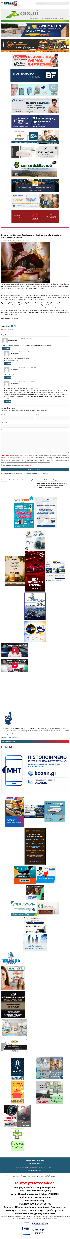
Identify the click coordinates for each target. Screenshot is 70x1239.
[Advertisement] (35, 694)
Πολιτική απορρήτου (15, 457)
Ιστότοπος (4, 422)
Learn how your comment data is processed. (35, 473)
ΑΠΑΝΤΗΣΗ (6, 348)
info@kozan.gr (35, 1170)
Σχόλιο (3, 430)
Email (37, 414)
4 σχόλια (27, 240)
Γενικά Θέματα (9, 330)
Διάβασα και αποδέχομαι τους (17, 465)
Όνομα (3, 414)
